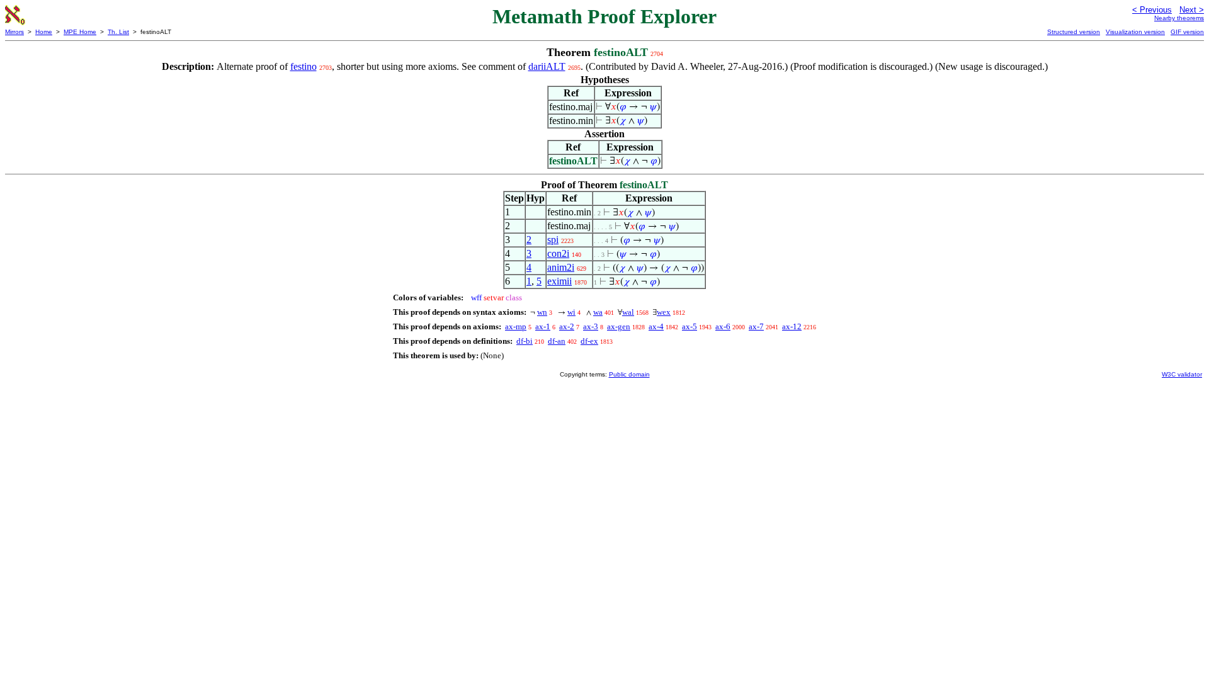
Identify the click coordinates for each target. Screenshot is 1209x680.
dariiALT (546, 66)
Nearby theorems (1179, 17)
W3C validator (1182, 374)
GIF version (1187, 31)
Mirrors (14, 31)
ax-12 (792, 326)
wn (542, 312)
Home (43, 31)
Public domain (629, 374)
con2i (558, 253)
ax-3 (590, 326)
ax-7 (756, 326)
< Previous (1152, 9)
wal (628, 312)
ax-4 (656, 326)
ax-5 (689, 326)
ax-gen (618, 326)
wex (664, 312)
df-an (556, 341)
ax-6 (722, 326)
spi (553, 239)
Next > (1191, 9)
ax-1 (542, 326)
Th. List (118, 31)
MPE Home (80, 31)
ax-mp (515, 326)
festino (303, 66)
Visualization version (1135, 31)
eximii (559, 281)
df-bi (524, 341)
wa (598, 312)
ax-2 (566, 326)
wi (571, 312)
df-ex (589, 341)
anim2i (560, 267)
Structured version (1073, 31)
